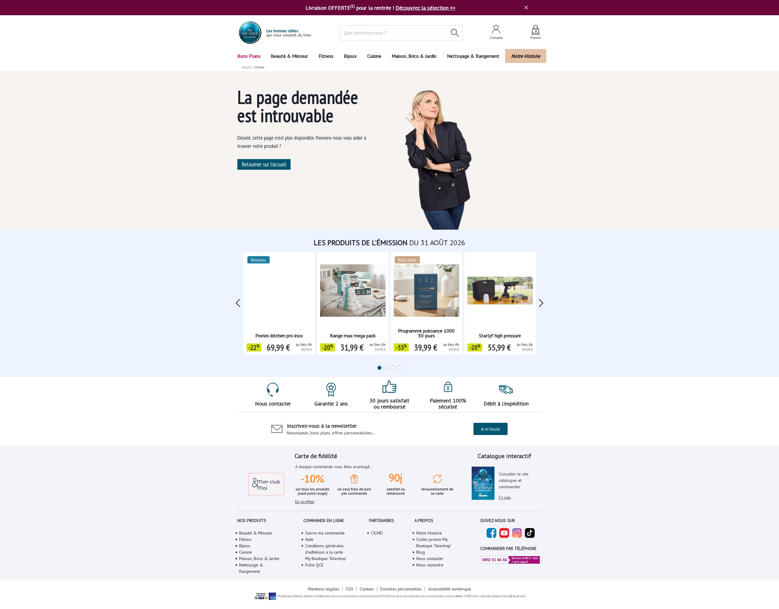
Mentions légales (323, 589)
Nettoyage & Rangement (473, 56)
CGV (349, 589)
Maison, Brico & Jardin (414, 56)
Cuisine (374, 56)
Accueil (247, 67)
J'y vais (505, 497)
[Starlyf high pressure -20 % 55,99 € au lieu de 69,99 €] (500, 292)
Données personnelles (401, 589)
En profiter (305, 501)
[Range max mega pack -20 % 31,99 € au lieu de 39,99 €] (353, 292)
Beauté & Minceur (289, 56)
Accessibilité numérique (449, 589)
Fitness (326, 56)
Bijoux (350, 56)
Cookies (367, 589)
